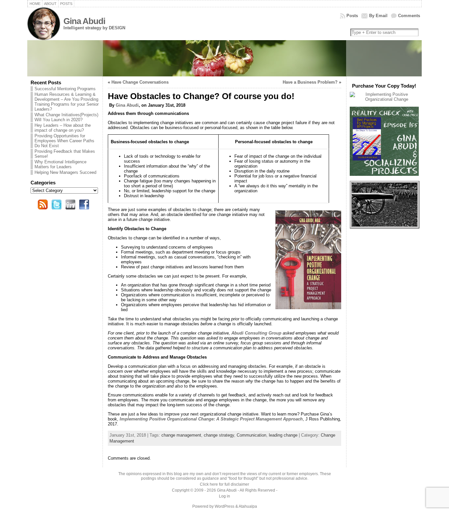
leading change (283, 435)
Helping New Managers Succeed (65, 172)
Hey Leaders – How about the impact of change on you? (63, 128)
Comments (409, 15)
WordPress (224, 506)
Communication (251, 435)
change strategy (219, 435)
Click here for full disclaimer (224, 484)
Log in (224, 496)
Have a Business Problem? (310, 82)
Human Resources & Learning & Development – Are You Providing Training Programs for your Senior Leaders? (67, 102)
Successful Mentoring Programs (65, 88)
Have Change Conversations (140, 82)
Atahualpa (248, 506)
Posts (352, 15)
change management (181, 435)
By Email (378, 15)
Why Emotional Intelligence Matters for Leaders (60, 164)
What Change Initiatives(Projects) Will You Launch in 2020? (66, 117)
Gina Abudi (84, 21)
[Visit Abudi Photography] (384, 225)
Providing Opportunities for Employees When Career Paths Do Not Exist (64, 140)
